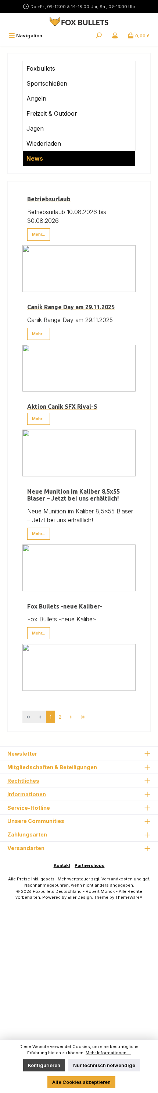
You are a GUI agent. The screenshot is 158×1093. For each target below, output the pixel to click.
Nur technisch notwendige (104, 1065)
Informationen (26, 794)
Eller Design (80, 897)
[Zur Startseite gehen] (79, 21)
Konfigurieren (44, 1065)
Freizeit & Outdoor (51, 113)
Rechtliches (23, 781)
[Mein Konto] (115, 36)
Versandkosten (117, 878)
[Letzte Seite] (83, 717)
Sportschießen (46, 83)
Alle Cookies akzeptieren (81, 1082)
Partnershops (89, 865)
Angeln (36, 98)
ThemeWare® (129, 897)
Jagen (35, 128)
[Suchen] (99, 36)
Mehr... (38, 234)
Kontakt (62, 865)
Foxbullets (40, 68)
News (34, 158)
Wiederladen (43, 143)
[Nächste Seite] (71, 717)
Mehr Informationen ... (108, 1052)
